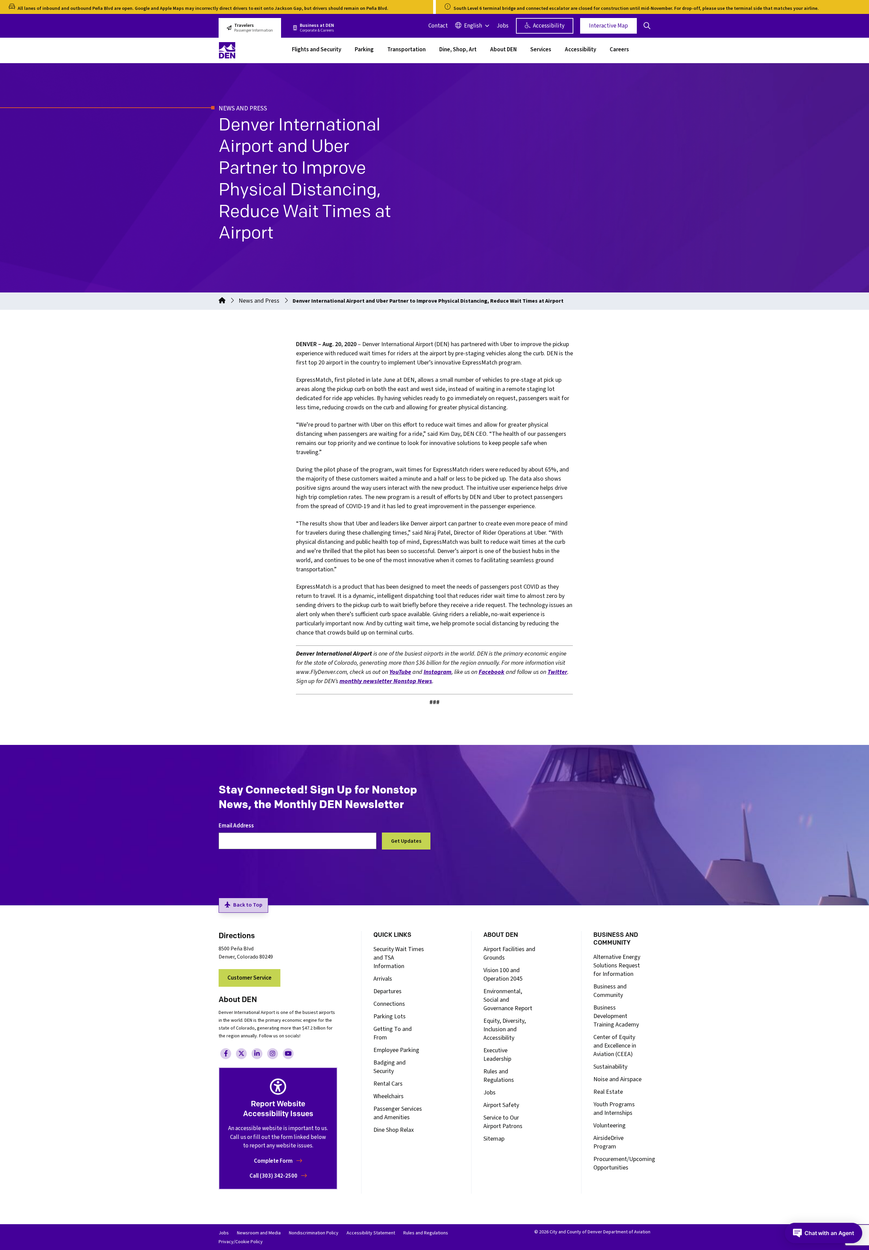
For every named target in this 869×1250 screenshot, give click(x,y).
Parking (364, 50)
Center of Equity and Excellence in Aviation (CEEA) (614, 1045)
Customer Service (249, 978)
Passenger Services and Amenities (397, 1113)
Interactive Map (608, 26)
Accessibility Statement (371, 1233)
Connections (389, 1004)
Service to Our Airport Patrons (502, 1121)
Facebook (491, 672)
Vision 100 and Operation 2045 (502, 974)
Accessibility (548, 26)
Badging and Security (389, 1066)
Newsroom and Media (259, 1233)
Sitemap (493, 1139)
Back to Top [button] (247, 905)
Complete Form (274, 1161)
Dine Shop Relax (393, 1130)
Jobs (503, 26)
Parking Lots (389, 1016)
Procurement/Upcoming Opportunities (624, 1163)
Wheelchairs (388, 1096)
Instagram (437, 672)
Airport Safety (501, 1105)
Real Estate (608, 1092)
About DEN (503, 50)
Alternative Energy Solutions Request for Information (616, 965)
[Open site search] (647, 25)
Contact (438, 26)
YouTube (400, 672)
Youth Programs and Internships (614, 1108)
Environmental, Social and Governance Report (507, 1000)
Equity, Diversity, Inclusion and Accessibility (504, 1029)
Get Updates (406, 841)
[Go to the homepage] (222, 301)
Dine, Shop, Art (458, 50)
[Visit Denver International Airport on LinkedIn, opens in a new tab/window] (257, 1053)
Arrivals (382, 979)
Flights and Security (316, 50)
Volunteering (609, 1125)
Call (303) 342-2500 (273, 1176)
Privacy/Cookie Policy (241, 1241)
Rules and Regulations (498, 1075)
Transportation (406, 50)
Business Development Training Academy (616, 1016)
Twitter (557, 672)
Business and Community (610, 990)
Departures (387, 991)
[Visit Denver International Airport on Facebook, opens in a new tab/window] (225, 1053)
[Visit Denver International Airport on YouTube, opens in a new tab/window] (288, 1053)
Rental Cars (388, 1083)
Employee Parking (396, 1050)
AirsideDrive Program (608, 1142)
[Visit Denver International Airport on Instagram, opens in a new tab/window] (272, 1053)
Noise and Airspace (617, 1079)
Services (540, 50)
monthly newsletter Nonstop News (385, 681)
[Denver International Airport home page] (251, 50)
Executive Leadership (497, 1054)
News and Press (259, 301)
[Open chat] (823, 1233)
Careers (619, 50)
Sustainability (610, 1066)
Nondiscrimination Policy (313, 1233)
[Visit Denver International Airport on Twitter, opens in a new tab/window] (241, 1053)
